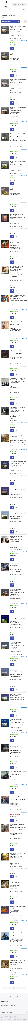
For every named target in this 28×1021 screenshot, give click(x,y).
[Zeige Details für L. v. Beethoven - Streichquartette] (5, 465)
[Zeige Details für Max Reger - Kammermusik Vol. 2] (5, 909)
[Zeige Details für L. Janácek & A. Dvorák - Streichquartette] (5, 354)
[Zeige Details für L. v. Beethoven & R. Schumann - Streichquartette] (5, 410)
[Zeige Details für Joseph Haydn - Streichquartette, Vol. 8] (5, 165)
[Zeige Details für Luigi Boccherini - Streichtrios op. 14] (5, 775)
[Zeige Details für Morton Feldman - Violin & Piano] (5, 964)
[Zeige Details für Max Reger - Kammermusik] (5, 884)
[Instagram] (14, 996)
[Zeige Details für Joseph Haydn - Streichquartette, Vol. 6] (5, 110)
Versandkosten (24, 40)
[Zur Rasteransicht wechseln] (23, 21)
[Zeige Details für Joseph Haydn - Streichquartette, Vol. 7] (5, 137)
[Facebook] (10, 996)
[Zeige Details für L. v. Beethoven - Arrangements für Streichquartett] (5, 438)
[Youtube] (17, 996)
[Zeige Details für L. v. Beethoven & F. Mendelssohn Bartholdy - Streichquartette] (5, 382)
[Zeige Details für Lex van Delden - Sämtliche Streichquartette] (5, 567)
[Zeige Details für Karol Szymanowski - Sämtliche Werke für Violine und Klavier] (5, 298)
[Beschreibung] (25, 48)
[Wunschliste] (16, 48)
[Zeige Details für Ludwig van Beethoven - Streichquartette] (5, 592)
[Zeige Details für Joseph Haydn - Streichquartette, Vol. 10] (5, 56)
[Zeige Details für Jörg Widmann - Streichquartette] (5, 244)
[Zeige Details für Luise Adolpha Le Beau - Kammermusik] (5, 800)
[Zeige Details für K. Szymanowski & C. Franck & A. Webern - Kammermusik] (5, 269)
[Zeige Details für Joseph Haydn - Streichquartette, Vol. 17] (5, 83)
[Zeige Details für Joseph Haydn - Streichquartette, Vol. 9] (5, 191)
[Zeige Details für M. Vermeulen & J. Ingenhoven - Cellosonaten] (5, 828)
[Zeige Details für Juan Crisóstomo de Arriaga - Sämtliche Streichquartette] (5, 218)
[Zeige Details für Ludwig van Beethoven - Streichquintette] (5, 748)
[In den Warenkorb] (12, 48)
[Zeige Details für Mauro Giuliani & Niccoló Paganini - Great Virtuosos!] (5, 856)
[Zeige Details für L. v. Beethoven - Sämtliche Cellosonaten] (5, 539)
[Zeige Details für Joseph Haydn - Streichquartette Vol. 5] (5, 30)
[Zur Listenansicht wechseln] (25, 21)
